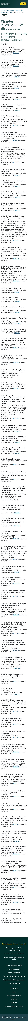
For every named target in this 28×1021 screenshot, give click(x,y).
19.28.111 (16, 479)
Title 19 (11, 12)
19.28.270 (17, 513)
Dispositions (4, 12)
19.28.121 (16, 539)
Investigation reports (14, 983)
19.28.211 (16, 783)
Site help (14, 999)
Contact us (14, 1002)
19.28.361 (16, 596)
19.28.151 (16, 650)
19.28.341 (16, 559)
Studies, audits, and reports (14, 965)
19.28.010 (17, 77)
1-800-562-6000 (14, 950)
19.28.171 (16, 724)
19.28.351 (16, 583)
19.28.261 (16, 870)
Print (4, 16)
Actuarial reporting (14, 972)
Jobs (14, 992)
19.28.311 (16, 140)
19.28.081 (16, 362)
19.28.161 (16, 711)
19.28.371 (16, 681)
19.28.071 (16, 348)
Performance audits (14, 969)
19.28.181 (16, 737)
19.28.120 (17, 292)
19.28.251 (16, 854)
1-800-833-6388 (20, 953)
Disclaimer (17, 1017)
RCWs (21, 10)
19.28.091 (16, 388)
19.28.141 (16, 633)
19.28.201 (16, 767)
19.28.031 (16, 125)
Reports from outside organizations (14, 980)
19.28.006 (16, 53)
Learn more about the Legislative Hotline (14, 958)
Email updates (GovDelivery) (14, 1006)
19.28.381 (16, 902)
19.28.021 (16, 66)
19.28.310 (17, 572)
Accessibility (14, 988)
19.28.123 (17, 841)
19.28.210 (17, 431)
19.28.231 (16, 809)
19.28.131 (16, 615)
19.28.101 (16, 418)
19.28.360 (17, 668)
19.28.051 (16, 259)
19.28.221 (16, 796)
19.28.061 (16, 281)
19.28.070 (17, 175)
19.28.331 (16, 464)
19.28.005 (17, 694)
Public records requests (14, 995)
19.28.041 (16, 240)
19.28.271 (16, 887)
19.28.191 (16, 752)
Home (3, 10)
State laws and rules (12, 10)
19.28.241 (16, 824)
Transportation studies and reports (14, 976)
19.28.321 (16, 162)
